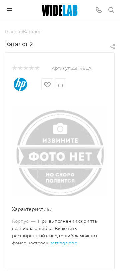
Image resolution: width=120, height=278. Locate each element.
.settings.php (63, 242)
